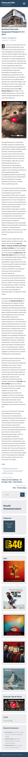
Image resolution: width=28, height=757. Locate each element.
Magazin (4, 38)
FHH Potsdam (9, 473)
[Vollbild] (22, 709)
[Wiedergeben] (5, 709)
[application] (14, 705)
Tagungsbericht (12, 38)
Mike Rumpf (13, 40)
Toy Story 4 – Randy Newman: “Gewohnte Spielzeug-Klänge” (14, 734)
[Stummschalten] (20, 709)
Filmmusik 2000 (8, 2)
